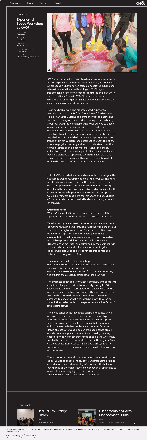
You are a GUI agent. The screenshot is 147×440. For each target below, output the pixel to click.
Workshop (21, 34)
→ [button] (134, 425)
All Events (23, 14)
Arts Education (22, 57)
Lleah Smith (21, 51)
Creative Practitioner (25, 49)
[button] (134, 43)
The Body (20, 59)
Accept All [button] (30, 436)
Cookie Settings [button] (14, 436)
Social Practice (35, 57)
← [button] (19, 425)
